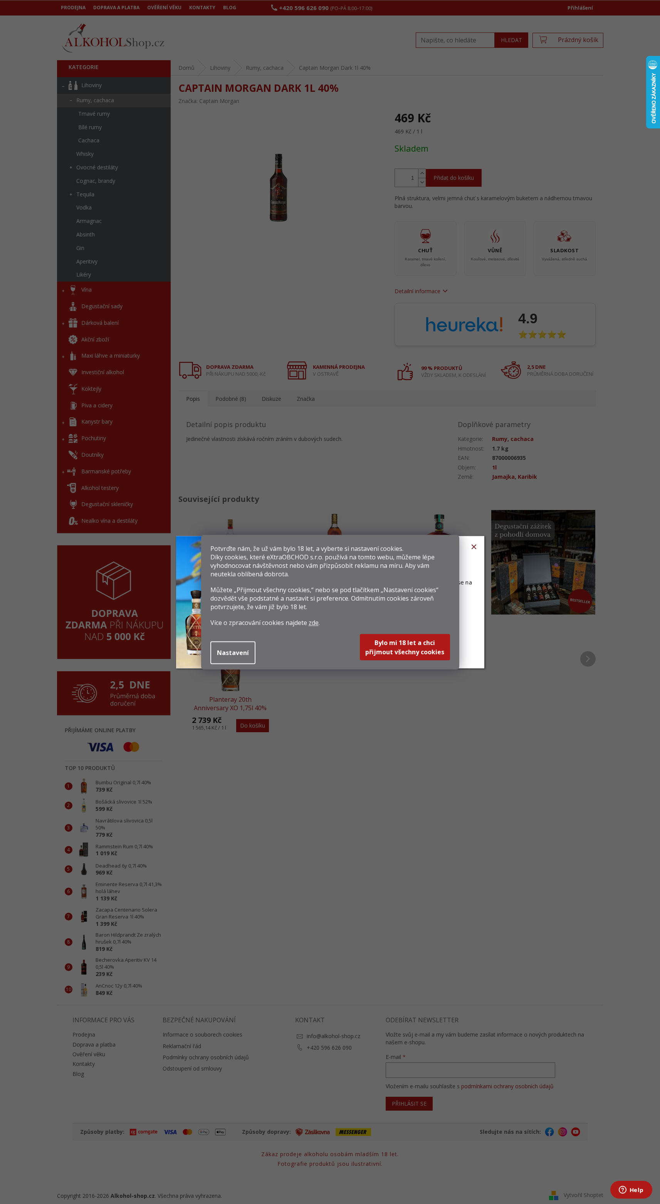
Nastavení (233, 652)
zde (314, 622)
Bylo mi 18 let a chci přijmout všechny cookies (404, 647)
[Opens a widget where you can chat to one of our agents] (631, 1190)
